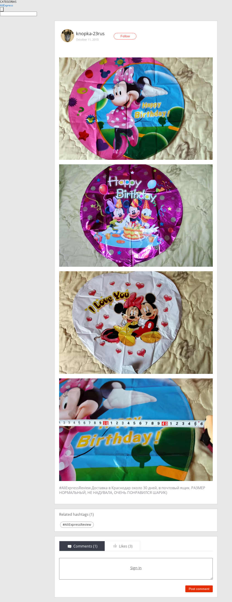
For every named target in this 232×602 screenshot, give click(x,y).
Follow (125, 36)
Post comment (199, 589)
